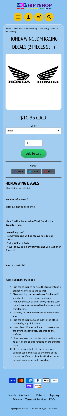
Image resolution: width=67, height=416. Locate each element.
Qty (33, 138)
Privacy (17, 399)
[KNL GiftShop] (33, 7)
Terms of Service (35, 399)
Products (18, 28)
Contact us (26, 395)
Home (8, 28)
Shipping (54, 395)
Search (12, 395)
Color (33, 125)
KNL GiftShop (32, 408)
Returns (40, 395)
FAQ (52, 399)
